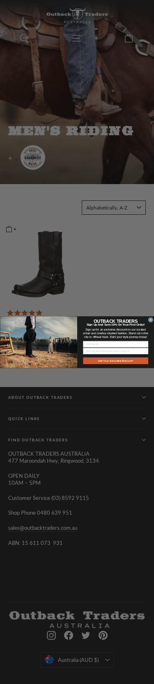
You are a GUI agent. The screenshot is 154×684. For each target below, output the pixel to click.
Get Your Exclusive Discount (115, 360)
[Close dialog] (151, 320)
